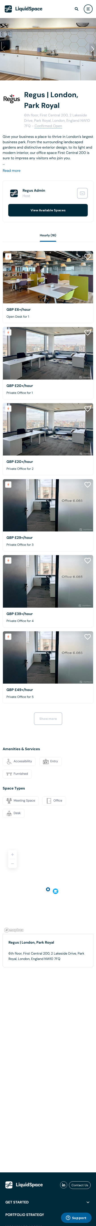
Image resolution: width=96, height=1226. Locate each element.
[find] (76, 8)
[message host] (82, 193)
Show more (48, 719)
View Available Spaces (48, 210)
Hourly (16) (48, 235)
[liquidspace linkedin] (63, 1185)
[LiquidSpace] (24, 1184)
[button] (92, 49)
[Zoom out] (12, 863)
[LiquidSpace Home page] (23, 9)
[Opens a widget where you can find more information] (76, 1218)
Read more (12, 170)
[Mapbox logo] (14, 930)
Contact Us (79, 1185)
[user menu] (88, 8)
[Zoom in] (12, 854)
